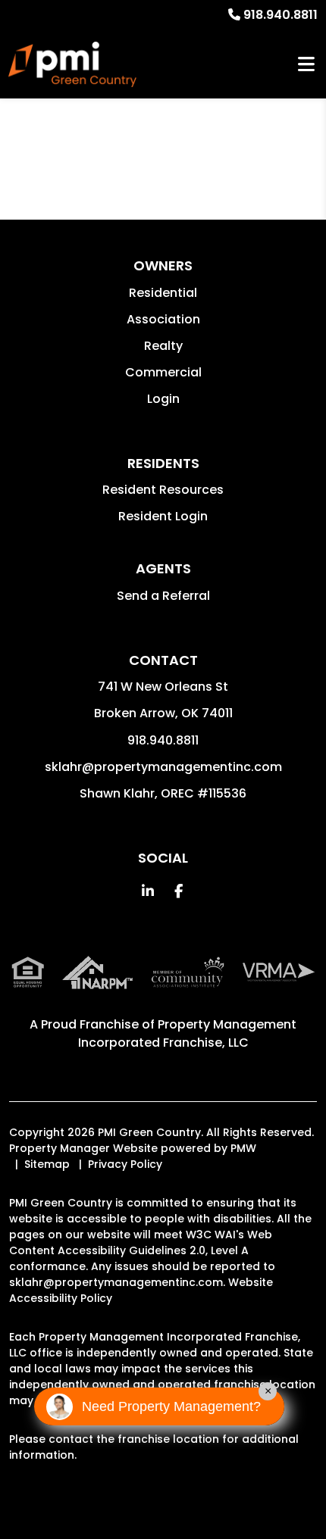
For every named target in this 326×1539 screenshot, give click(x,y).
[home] (72, 64)
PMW (243, 1148)
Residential (163, 292)
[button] (148, 891)
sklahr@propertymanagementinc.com (163, 767)
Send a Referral (163, 595)
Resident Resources (163, 489)
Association (163, 319)
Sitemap (47, 1164)
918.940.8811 (280, 14)
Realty (163, 345)
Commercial (163, 372)
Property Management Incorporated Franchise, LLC (187, 1033)
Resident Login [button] (163, 516)
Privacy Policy (125, 1164)
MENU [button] (306, 64)
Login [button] (163, 398)
